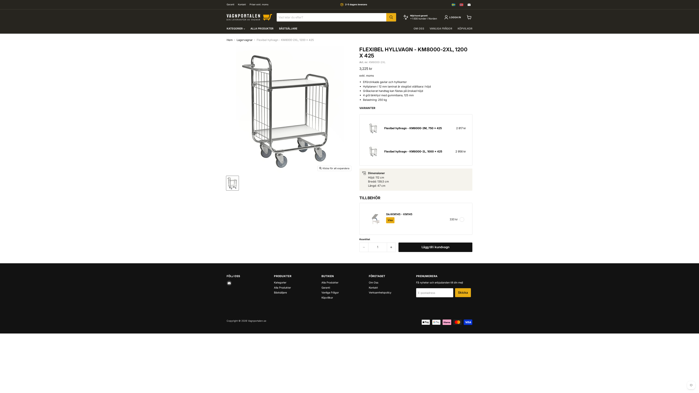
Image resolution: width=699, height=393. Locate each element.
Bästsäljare (288, 28)
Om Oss (373, 282)
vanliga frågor (441, 28)
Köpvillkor (327, 297)
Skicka (463, 292)
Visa (390, 220)
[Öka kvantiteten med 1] (391, 247)
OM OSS (419, 28)
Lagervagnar (245, 39)
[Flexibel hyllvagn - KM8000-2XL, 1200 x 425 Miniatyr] (232, 183)
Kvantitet (364, 239)
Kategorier (235, 28)
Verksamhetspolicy (380, 292)
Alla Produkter (262, 28)
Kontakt (242, 4)
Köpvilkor (465, 28)
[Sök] (391, 17)
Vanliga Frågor (330, 292)
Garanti (230, 4)
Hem (230, 39)
